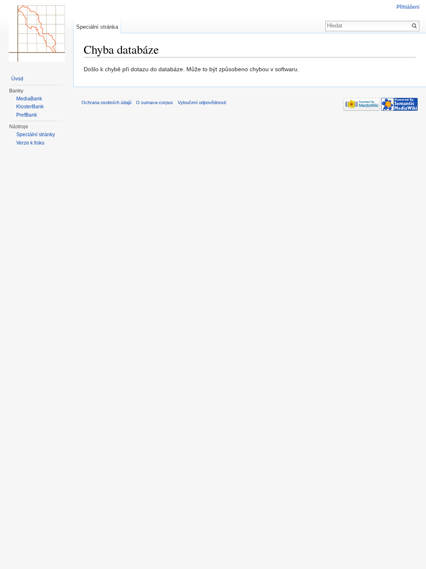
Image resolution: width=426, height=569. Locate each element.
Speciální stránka (97, 27)
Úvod (17, 79)
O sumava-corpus (154, 102)
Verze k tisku (30, 143)
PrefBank (26, 115)
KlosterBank (30, 107)
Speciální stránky (35, 134)
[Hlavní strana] (36, 33)
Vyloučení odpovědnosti (202, 102)
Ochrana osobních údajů (106, 102)
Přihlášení (407, 7)
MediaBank (29, 99)
